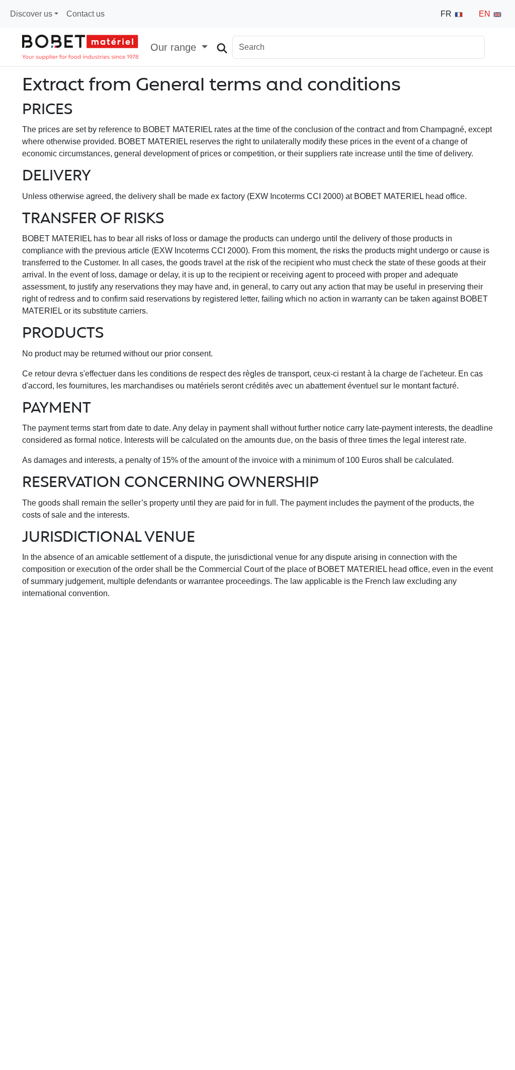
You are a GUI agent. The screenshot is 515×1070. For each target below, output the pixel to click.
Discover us (31, 14)
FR (447, 14)
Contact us (85, 14)
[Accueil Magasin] (80, 47)
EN (485, 14)
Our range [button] (174, 47)
